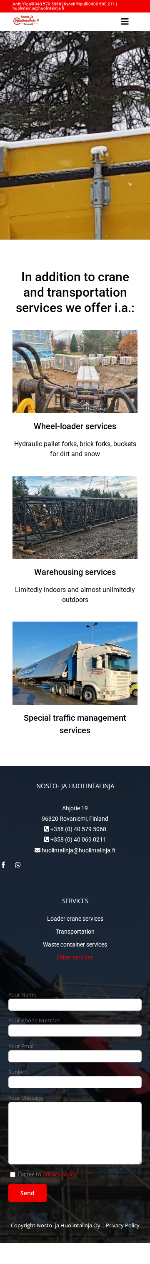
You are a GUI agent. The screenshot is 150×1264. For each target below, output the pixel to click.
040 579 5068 (48, 4)
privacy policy (59, 1174)
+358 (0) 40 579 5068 (77, 829)
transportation (87, 292)
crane (113, 277)
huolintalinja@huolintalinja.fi (38, 8)
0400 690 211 (102, 4)
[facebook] (3, 865)
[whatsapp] (18, 865)
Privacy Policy (123, 1225)
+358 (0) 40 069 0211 (77, 839)
